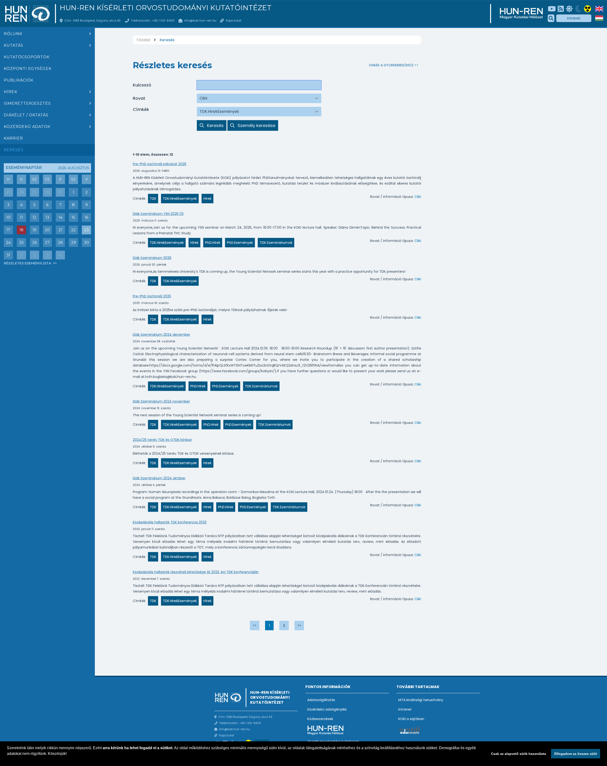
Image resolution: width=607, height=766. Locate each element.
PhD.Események (240, 242)
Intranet (573, 18)
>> (299, 625)
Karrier (13, 138)
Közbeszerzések (320, 718)
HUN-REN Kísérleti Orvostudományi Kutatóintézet (165, 8)
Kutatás (13, 45)
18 (21, 230)
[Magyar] (599, 18)
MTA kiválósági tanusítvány (420, 700)
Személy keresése (256, 125)
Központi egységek (27, 68)
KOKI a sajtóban (411, 718)
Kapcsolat (233, 20)
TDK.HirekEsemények (180, 198)
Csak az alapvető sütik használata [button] (518, 754)
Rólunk (13, 34)
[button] (7, 760)
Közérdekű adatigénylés (327, 709)
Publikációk (18, 80)
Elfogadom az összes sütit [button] (575, 754)
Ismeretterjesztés (27, 103)
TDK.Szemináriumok (276, 242)
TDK (153, 198)
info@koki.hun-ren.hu (200, 20)
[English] (599, 9)
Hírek (10, 92)
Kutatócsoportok (27, 57)
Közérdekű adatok (27, 126)
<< (255, 625)
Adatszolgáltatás (321, 700)
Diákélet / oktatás (26, 115)
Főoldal (143, 39)
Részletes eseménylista (28, 263)
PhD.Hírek (212, 242)
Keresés (13, 150)
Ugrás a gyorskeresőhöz (391, 65)
